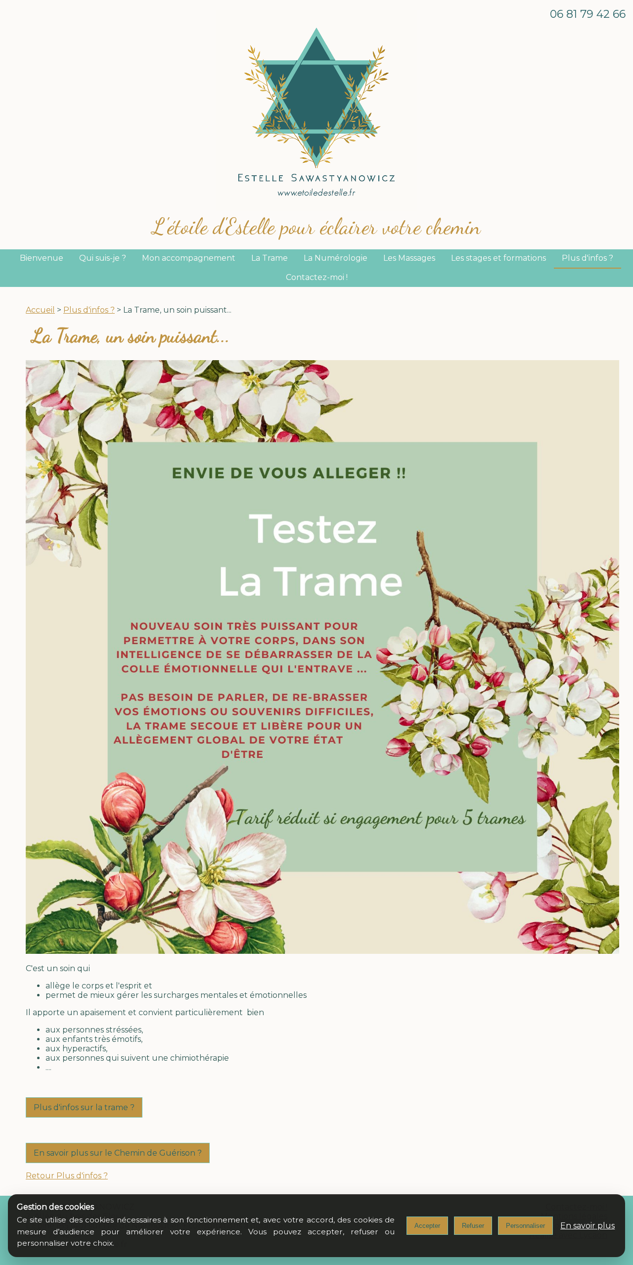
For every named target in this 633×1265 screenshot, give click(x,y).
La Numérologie (335, 258)
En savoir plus (587, 1225)
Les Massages (409, 258)
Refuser (473, 1225)
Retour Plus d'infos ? (67, 1175)
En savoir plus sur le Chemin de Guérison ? (118, 1153)
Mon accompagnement (188, 258)
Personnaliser (525, 1225)
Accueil (40, 310)
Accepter (427, 1225)
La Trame (269, 258)
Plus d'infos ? (587, 258)
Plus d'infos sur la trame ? (84, 1107)
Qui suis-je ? (102, 258)
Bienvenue (41, 258)
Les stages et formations (498, 258)
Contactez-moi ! (317, 277)
